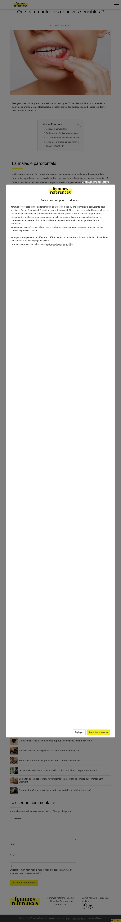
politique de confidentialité (59, 244)
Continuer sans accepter (94, 182)
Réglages (79, 732)
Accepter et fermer (98, 732)
